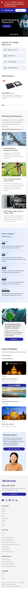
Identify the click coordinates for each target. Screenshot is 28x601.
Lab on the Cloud (6, 549)
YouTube (3, 500)
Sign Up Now (14, 494)
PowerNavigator (5, 547)
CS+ (3, 535)
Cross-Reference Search (7, 551)
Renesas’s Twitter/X (6, 500)
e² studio (4, 532)
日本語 (3, 578)
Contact (4, 520)
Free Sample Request (7, 561)
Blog (3, 523)
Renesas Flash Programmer (8, 537)
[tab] (10, 34)
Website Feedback (11, 584)
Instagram (13, 500)
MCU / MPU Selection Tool (8, 539)
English (3, 573)
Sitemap (4, 584)
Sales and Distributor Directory (9, 566)
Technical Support (6, 559)
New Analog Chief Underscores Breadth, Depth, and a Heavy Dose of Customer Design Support (14, 259)
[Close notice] (26, 2)
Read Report (14, 339)
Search (20, 10)
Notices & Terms (5, 582)
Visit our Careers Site (14, 449)
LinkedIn (16, 500)
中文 (3, 576)
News (3, 515)
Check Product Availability (8, 563)
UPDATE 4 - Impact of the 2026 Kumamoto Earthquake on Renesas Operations (14, 4)
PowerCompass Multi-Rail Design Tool (10, 544)
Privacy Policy (14, 582)
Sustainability (5, 518)
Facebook (10, 500)
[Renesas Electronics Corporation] (8, 10)
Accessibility (21, 582)
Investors (4, 513)
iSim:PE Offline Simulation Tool (9, 542)
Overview (4, 508)
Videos (3, 525)
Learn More (7, 26)
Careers (3, 511)
